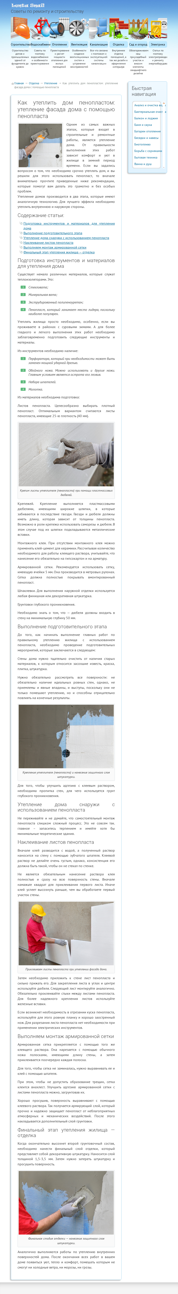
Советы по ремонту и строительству (47, 11)
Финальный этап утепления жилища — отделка (59, 252)
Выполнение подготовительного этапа (52, 233)
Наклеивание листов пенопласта (48, 242)
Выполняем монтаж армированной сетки (54, 247)
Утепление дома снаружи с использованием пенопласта (66, 238)
